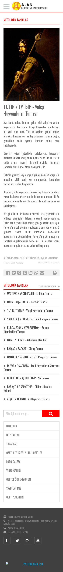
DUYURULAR (13, 435)
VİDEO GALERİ (13, 470)
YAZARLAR (11, 444)
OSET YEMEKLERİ (15, 497)
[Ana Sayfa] (31, 6)
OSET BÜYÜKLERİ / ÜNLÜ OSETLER (24, 453)
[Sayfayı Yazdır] (55, 273)
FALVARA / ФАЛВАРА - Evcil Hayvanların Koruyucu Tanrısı (31, 368)
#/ (27, 258)
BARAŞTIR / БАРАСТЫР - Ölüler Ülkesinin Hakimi (28, 389)
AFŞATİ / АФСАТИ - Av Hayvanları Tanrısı (28, 399)
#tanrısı (17, 258)
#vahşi (40, 258)
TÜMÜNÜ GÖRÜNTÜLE (47, 286)
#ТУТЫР (8, 258)
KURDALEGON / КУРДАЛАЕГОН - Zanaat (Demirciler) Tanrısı (26, 330)
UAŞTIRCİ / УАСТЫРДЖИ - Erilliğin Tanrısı (29, 293)
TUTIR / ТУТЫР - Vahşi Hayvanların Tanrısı (30, 310)
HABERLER (11, 426)
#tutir (32, 258)
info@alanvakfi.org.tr (18, 532)
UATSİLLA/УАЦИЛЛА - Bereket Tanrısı (27, 302)
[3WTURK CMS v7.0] (31, 564)
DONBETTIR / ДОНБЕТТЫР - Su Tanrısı (28, 378)
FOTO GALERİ (13, 462)
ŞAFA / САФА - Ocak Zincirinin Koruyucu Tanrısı (32, 319)
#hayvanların (51, 258)
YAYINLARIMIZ (13, 488)
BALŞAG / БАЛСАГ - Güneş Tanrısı (25, 349)
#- (24, 258)
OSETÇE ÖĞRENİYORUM (18, 479)
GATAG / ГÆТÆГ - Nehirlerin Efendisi (27, 340)
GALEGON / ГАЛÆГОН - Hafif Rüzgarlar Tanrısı (32, 357)
